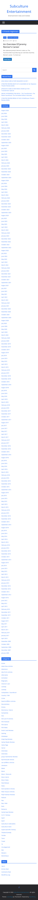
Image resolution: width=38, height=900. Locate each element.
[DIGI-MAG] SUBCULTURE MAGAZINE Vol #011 (14, 81)
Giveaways (4, 736)
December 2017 (6, 411)
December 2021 (6, 274)
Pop (2, 800)
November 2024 (6, 172)
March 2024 (4, 195)
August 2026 (5, 110)
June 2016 (4, 463)
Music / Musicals (6, 774)
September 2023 (6, 212)
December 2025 (6, 134)
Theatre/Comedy (6, 832)
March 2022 (4, 265)
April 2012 (4, 606)
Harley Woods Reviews (8, 742)
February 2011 (5, 632)
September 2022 (6, 247)
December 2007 (6, 650)
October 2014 (5, 522)
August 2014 (5, 527)
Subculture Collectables (8, 824)
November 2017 (6, 414)
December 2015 (6, 481)
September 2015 (6, 489)
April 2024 (4, 192)
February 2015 (5, 510)
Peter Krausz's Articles (8, 792)
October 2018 (5, 382)
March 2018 (4, 402)
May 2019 (4, 361)
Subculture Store (6, 827)
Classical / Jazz (5, 684)
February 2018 (5, 405)
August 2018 (5, 387)
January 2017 (5, 443)
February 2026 (5, 128)
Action (3, 663)
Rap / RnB (4, 803)
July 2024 (4, 183)
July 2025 (4, 148)
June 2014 (4, 533)
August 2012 (5, 597)
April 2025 (4, 157)
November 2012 (6, 589)
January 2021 (5, 306)
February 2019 (5, 370)
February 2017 (5, 440)
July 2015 (4, 495)
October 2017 (5, 417)
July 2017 (4, 425)
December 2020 (6, 309)
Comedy (3, 687)
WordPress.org (5, 875)
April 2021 (4, 297)
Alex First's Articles (6, 672)
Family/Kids (4, 713)
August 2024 (5, 180)
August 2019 (5, 352)
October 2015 (5, 487)
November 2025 (6, 137)
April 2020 (4, 332)
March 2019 (4, 367)
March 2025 (4, 160)
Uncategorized (5, 847)
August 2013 (5, 562)
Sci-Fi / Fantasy (5, 815)
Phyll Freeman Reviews (8, 794)
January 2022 (5, 271)
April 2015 (4, 504)
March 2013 (4, 577)
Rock (2, 806)
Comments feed (6, 872)
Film (5, 37)
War (2, 850)
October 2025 (5, 139)
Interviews (4, 751)
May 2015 (4, 501)
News (3, 786)
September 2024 (6, 177)
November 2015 (6, 484)
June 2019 (4, 358)
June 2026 (4, 116)
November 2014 (6, 519)
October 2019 (5, 349)
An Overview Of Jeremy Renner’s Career (14, 45)
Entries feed (5, 869)
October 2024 (5, 174)
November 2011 (6, 615)
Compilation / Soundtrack (8, 692)
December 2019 (6, 344)
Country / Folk (5, 695)
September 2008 (6, 647)
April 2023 (4, 227)
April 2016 (4, 469)
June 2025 (4, 151)
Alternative (4, 675)
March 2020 (4, 335)
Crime (3, 698)
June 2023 (4, 221)
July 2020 (4, 323)
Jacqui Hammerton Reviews (9, 757)
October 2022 (5, 244)
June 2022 (4, 256)
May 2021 (4, 294)
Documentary (5, 704)
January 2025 (5, 166)
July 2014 (4, 530)
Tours (3, 838)
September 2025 (6, 142)
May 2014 (4, 536)
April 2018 (4, 399)
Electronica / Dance (7, 710)
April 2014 (4, 539)
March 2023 (4, 230)
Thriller (3, 835)
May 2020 (4, 329)
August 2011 (5, 621)
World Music (5, 856)
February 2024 (5, 198)
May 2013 (4, 571)
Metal (3, 768)
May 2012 (4, 603)
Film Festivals (5, 722)
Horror (3, 748)
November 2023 (6, 207)
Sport (3, 818)
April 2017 (4, 434)
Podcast (3, 797)
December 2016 (6, 446)
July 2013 (4, 565)
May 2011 (4, 624)
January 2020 (5, 341)
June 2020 (4, 326)
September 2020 (6, 317)
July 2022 (4, 253)
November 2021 (6, 277)
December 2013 (6, 551)
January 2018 (5, 408)
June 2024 (4, 186)
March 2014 (4, 542)
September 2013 (6, 559)
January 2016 (5, 478)
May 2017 (4, 431)
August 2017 (5, 422)
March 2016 (4, 472)
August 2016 (5, 457)
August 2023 (5, 215)
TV (2, 844)
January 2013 (5, 583)
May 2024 (4, 189)
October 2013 (5, 557)
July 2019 (4, 355)
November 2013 (6, 554)
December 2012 (6, 586)
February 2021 (5, 303)
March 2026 (4, 125)
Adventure (4, 669)
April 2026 (4, 122)
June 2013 (4, 568)
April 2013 (4, 574)
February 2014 (5, 545)
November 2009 (6, 641)
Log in (3, 866)
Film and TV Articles (13, 37)
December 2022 (6, 239)
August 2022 (5, 250)
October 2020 (5, 314)
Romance (4, 809)
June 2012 (4, 600)
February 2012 (5, 609)
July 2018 (4, 390)
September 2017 (6, 419)
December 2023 (6, 204)
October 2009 (5, 644)
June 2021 (4, 291)
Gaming (3, 733)
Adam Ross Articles (7, 666)
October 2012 (5, 592)
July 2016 (4, 460)
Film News (4, 727)
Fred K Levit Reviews (7, 730)
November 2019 (6, 347)
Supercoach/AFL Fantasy (8, 829)
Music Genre (5, 777)
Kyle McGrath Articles (7, 759)
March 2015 (4, 507)
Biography (4, 681)
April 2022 (4, 262)
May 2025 (4, 154)
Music (3, 771)
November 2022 (6, 242)
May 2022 (4, 259)
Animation (4, 678)
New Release (5, 783)
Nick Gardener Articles (8, 789)
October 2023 (5, 209)
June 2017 (4, 428)
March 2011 (4, 629)
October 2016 (5, 452)
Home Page (4, 745)
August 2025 (5, 145)
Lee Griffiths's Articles (7, 762)
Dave (15, 40)
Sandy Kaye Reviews (7, 812)
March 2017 (4, 437)
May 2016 (4, 466)
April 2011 (4, 627)
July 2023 (4, 218)
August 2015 (5, 492)
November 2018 (6, 379)
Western (3, 853)
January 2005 (5, 653)
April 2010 (4, 638)
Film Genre (4, 724)
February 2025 (5, 163)
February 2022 (5, 268)
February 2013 (5, 580)
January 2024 (5, 201)
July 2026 (4, 113)
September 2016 (6, 454)
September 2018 (6, 384)
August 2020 (5, 320)
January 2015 (5, 513)
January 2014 (5, 548)
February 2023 (5, 233)
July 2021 (4, 288)
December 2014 (6, 516)
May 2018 (4, 396)
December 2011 (6, 612)
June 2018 (4, 393)
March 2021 (4, 300)
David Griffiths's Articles (8, 701)
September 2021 (6, 282)
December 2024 (6, 169)
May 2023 (4, 224)
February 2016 (5, 475)
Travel (3, 841)
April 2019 (4, 364)
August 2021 (5, 285)
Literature (4, 765)
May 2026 (4, 119)
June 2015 (4, 498)
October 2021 (5, 279)
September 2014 (6, 524)
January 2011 (5, 635)
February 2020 (5, 338)
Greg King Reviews (6, 739)
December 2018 (6, 376)
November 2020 (6, 312)
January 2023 (5, 236)
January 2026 (5, 131)
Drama (3, 707)
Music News (5, 780)
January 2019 (5, 373)
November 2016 (6, 449)
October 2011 (5, 618)
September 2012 (6, 594)
